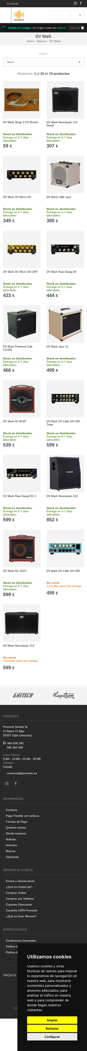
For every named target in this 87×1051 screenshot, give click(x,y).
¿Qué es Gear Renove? (21, 916)
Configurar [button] (52, 1036)
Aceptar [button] (52, 1020)
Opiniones (12, 857)
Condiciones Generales (21, 940)
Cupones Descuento (19, 904)
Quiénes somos (16, 827)
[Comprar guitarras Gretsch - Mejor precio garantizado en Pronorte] (23, 695)
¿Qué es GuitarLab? (19, 886)
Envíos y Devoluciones (20, 881)
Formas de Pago (16, 821)
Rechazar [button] (52, 1028)
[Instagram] (75, 3)
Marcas (10, 851)
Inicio (30, 41)
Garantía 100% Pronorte (21, 910)
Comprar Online (16, 892)
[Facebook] (80, 3)
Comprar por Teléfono (20, 898)
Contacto (11, 3)
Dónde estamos (16, 833)
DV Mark (55, 41)
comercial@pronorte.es (22, 773)
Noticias (11, 839)
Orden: (43, 53)
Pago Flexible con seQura (22, 815)
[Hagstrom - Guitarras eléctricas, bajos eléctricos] (64, 695)
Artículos (11, 845)
